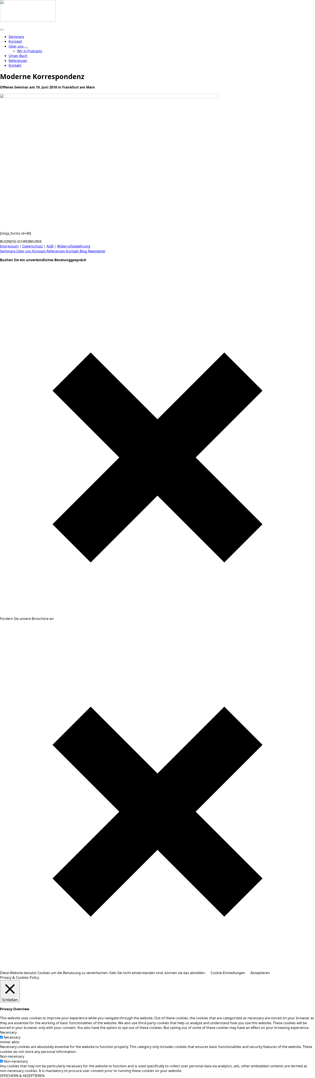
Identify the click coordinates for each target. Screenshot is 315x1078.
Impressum (9, 246)
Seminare (16, 36)
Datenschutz (32, 246)
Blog (84, 251)
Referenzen (18, 60)
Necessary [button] (8, 1032)
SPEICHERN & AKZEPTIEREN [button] (22, 1075)
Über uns (16, 46)
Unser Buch (18, 55)
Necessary (12, 1037)
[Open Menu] (1, 29)
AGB (49, 246)
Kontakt (73, 251)
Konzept (15, 41)
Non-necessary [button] (12, 1056)
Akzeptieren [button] (260, 972)
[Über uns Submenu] (26, 47)
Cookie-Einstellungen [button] (228, 972)
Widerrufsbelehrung (73, 246)
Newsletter (97, 251)
